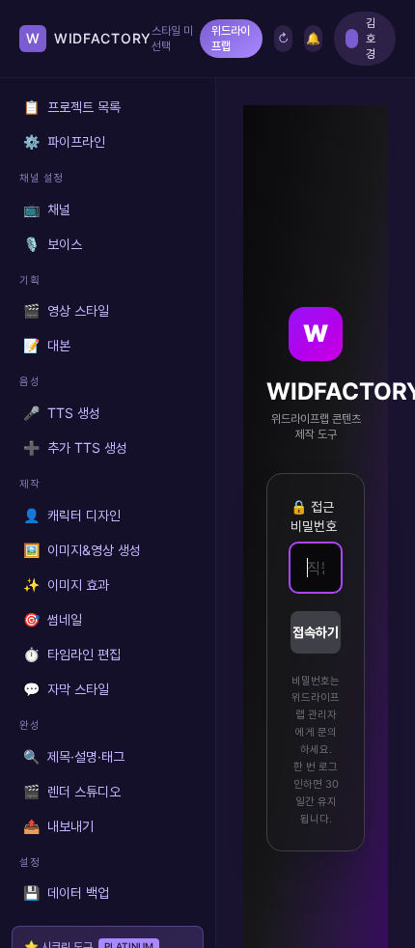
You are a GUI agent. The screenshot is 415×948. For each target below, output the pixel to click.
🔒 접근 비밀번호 (313, 516)
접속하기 (315, 632)
